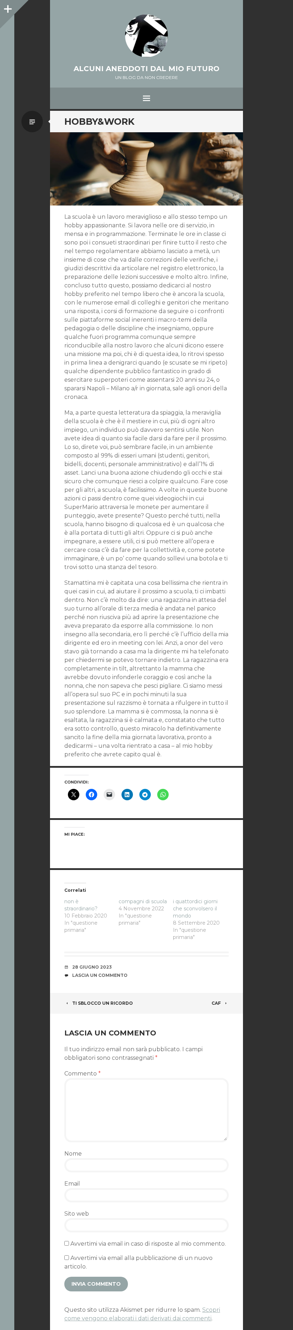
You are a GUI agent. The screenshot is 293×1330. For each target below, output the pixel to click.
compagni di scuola (143, 901)
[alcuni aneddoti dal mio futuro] (146, 35)
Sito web (76, 1213)
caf (216, 1003)
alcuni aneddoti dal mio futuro (146, 68)
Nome (73, 1153)
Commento (82, 1073)
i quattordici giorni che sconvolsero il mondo (195, 908)
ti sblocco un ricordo (102, 1003)
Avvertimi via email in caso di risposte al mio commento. (148, 1243)
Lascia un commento (100, 975)
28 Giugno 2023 (92, 967)
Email (72, 1183)
